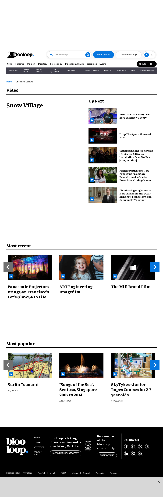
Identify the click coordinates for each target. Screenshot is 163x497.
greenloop (92, 64)
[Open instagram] (133, 446)
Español (41, 473)
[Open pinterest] (133, 453)
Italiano (74, 473)
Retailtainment (92, 71)
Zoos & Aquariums (55, 71)
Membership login (129, 54)
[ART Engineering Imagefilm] (81, 267)
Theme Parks (26, 71)
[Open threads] (147, 446)
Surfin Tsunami (23, 384)
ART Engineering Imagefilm (75, 289)
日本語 (63, 473)
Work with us (103, 54)
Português (100, 473)
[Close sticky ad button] (159, 481)
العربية (52, 473)
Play (133, 71)
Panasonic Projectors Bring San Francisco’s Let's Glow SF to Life (28, 291)
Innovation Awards (74, 64)
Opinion (31, 64)
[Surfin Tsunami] (30, 365)
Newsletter (146, 64)
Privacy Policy (38, 453)
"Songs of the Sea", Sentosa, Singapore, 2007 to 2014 (78, 389)
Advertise (39, 447)
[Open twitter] (140, 446)
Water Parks (39, 71)
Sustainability (147, 71)
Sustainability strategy (65, 453)
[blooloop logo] (20, 55)
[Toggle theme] (146, 55)
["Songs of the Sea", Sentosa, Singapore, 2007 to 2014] (81, 365)
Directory (42, 64)
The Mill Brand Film (131, 286)
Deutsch (86, 473)
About (37, 437)
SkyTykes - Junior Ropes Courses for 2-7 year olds (131, 389)
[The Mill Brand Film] (133, 267)
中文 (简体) (27, 473)
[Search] (87, 54)
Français (113, 473)
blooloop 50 (56, 64)
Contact (38, 442)
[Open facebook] (126, 446)
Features (19, 64)
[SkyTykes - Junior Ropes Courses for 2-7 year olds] (133, 365)
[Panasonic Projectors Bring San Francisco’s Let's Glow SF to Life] (30, 267)
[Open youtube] (140, 453)
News (9, 64)
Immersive (121, 71)
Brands (107, 71)
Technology (73, 71)
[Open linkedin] (126, 453)
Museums (13, 71)
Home (9, 81)
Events (102, 64)
